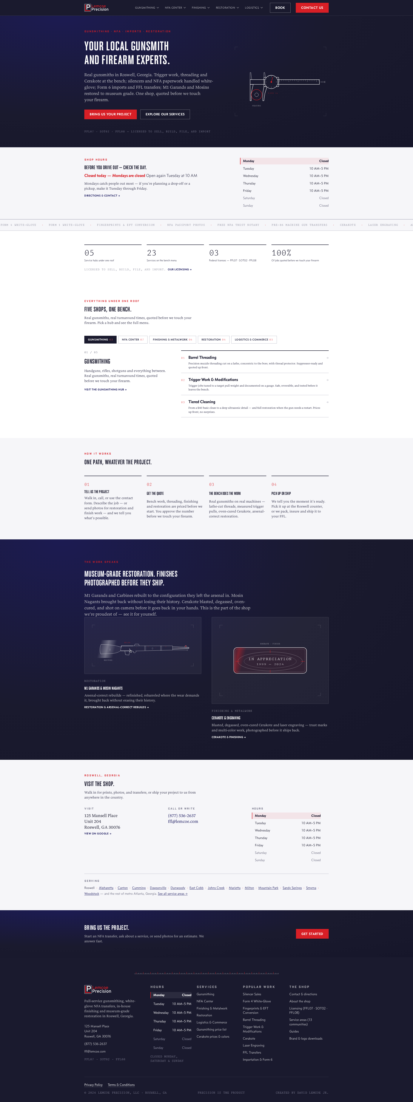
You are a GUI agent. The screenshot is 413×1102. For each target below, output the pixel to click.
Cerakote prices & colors (213, 1036)
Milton (249, 888)
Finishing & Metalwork (212, 1008)
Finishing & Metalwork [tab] (173, 339)
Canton (123, 888)
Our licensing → (180, 269)
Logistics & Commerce (212, 1022)
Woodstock (91, 894)
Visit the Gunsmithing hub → (105, 389)
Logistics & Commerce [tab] (254, 339)
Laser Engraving (253, 1045)
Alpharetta (106, 888)
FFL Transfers (252, 1052)
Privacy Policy (93, 1085)
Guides (294, 1031)
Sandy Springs (292, 888)
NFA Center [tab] (133, 339)
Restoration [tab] (214, 339)
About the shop (299, 1001)
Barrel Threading (254, 1020)
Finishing (199, 7)
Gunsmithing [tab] (100, 339)
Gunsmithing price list (212, 1029)
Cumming (139, 888)
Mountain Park (268, 888)
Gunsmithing (145, 7)
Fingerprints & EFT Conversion (255, 1010)
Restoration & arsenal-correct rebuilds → (116, 707)
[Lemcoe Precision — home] (96, 8)
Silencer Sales (252, 994)
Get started (312, 934)
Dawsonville (158, 888)
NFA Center (173, 7)
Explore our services (165, 114)
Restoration (225, 7)
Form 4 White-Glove (257, 1001)
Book (280, 8)
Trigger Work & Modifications (253, 1029)
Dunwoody (178, 888)
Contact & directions (303, 994)
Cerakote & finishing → (229, 737)
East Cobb (196, 888)
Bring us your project (110, 114)
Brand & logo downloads (305, 1038)
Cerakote (249, 1038)
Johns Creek (216, 888)
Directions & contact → (102, 195)
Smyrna (311, 888)
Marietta (234, 888)
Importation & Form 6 (258, 1059)
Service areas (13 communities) (300, 1022)
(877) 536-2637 (182, 815)
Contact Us (312, 8)
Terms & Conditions (121, 1085)
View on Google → (97, 833)
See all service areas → (173, 894)
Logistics (252, 7)
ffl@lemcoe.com (183, 821)
